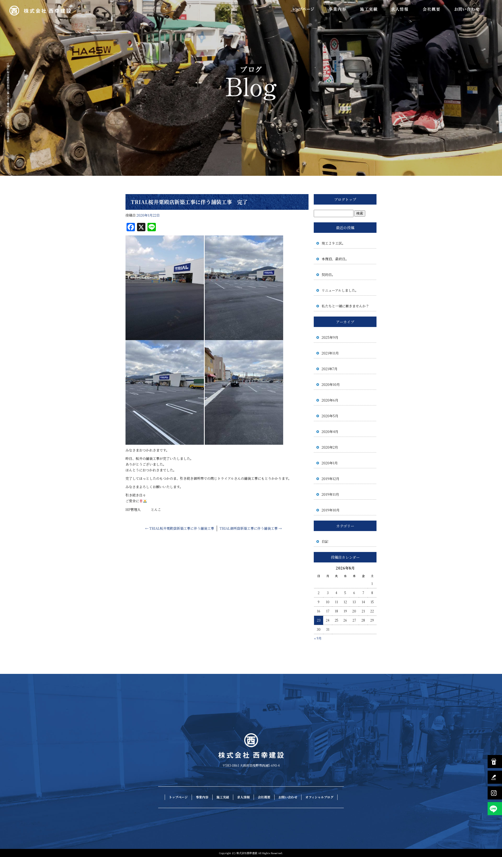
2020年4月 (330, 431)
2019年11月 (330, 494)
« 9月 (318, 638)
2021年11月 (330, 353)
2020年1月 (330, 462)
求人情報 (400, 9)
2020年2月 (330, 447)
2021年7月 (330, 368)
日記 (325, 541)
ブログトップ (345, 199)
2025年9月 (330, 337)
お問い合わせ (466, 9)
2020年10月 (331, 384)
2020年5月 (330, 415)
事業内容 (337, 9)
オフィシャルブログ (319, 797)
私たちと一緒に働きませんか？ (345, 305)
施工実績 (368, 9)
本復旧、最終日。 (335, 258)
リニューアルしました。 (340, 290)
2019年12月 (330, 478)
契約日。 (328, 274)
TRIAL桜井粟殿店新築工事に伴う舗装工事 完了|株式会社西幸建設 (8, 102)
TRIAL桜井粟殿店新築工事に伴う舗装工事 (179, 528)
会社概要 (431, 9)
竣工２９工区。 (333, 243)
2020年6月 (330, 400)
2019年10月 (331, 510)
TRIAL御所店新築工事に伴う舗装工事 (251, 528)
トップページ (303, 9)
